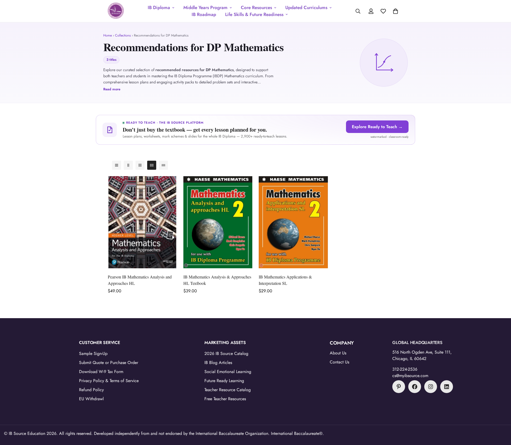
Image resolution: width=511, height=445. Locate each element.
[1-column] (116, 165)
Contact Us (339, 362)
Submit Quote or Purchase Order (108, 362)
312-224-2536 (404, 369)
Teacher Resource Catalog (227, 390)
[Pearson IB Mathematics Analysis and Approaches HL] (142, 222)
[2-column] (128, 165)
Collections (123, 35)
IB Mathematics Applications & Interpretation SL (285, 280)
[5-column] (163, 165)
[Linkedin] (446, 386)
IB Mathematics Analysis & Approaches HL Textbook (217, 280)
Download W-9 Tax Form (101, 372)
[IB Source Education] (116, 11)
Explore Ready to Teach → (377, 127)
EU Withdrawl (91, 399)
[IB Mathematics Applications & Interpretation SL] (293, 222)
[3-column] (140, 165)
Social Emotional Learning (227, 372)
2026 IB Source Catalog (226, 353)
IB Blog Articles (218, 362)
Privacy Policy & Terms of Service (109, 381)
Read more (111, 89)
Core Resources (256, 7)
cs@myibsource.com (410, 376)
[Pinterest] (398, 386)
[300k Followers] (414, 386)
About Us (338, 353)
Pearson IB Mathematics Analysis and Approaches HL (140, 280)
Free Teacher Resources (225, 399)
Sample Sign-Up (93, 353)
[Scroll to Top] (500, 416)
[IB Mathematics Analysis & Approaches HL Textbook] (218, 222)
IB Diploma (159, 7)
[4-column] (151, 165)
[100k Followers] (430, 386)
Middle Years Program (205, 7)
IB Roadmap (204, 14)
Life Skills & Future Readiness (254, 14)
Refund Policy (91, 390)
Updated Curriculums (306, 7)
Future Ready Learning (224, 381)
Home (107, 35)
